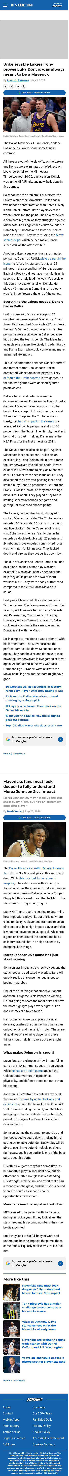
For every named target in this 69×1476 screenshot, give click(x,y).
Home (6, 753)
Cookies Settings (43, 1444)
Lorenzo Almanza (18, 80)
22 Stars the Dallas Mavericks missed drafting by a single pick (32, 698)
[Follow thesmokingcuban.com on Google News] (60, 739)
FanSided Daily (42, 1419)
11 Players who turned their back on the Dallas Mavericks (33, 708)
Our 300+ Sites (42, 1413)
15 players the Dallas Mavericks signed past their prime (33, 717)
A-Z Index (9, 1444)
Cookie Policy (41, 1432)
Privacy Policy (41, 1426)
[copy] (23, 86)
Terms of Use (11, 1432)
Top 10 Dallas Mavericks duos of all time (34, 725)
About (7, 1407)
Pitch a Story (11, 1426)
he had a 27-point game (27, 1070)
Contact (8, 1413)
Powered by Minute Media (26, 1453)
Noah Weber (15, 811)
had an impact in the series (36, 421)
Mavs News (19, 753)
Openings (38, 1407)
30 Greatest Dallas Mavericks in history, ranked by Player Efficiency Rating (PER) (34, 688)
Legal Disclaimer (14, 1438)
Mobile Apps (11, 1419)
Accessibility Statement (48, 1438)
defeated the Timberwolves (21, 378)
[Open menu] (5, 5)
